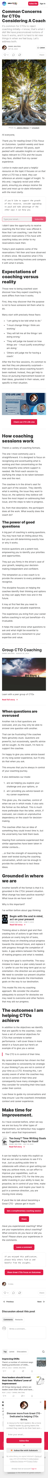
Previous (10, 1302)
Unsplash (35, 128)
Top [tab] (5, 1351)
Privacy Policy (32, 1461)
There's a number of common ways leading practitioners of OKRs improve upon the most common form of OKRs (17, 1363)
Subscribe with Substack (26, 1450)
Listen (42, 48)
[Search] (43, 1351)
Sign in (42, 3)
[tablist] (13, 1319)
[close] (41, 1402)
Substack (11, 1472)
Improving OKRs (10, 1359)
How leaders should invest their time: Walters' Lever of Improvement (16, 1380)
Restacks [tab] (19, 1319)
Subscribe (33, 3)
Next (39, 1302)
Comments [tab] (8, 1319)
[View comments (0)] (13, 54)
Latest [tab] (11, 1351)
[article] (24, 1365)
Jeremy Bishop (23, 128)
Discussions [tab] (21, 1351)
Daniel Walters (14, 46)
